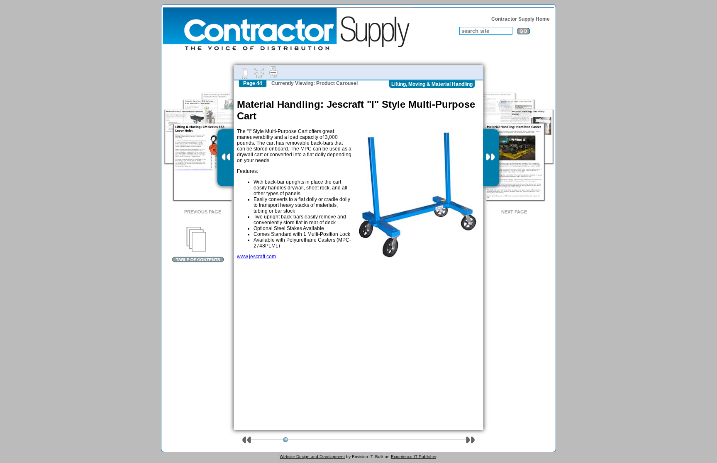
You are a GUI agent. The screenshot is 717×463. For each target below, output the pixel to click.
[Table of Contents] (198, 244)
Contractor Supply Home (520, 19)
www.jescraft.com (256, 256)
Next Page (514, 211)
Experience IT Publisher (413, 456)
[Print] (273, 72)
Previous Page (202, 211)
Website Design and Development (312, 456)
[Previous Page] (225, 158)
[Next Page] (491, 158)
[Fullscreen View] (259, 72)
